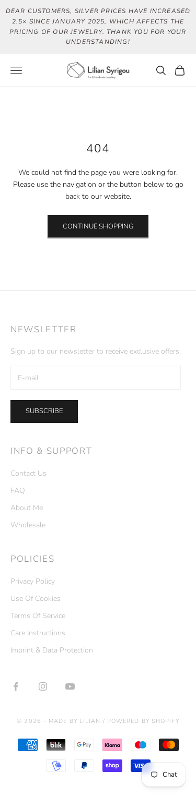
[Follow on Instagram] (43, 686)
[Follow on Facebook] (15, 686)
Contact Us (28, 473)
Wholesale (27, 525)
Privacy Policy (32, 581)
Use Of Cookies (35, 598)
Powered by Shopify (143, 721)
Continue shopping (98, 226)
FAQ (17, 491)
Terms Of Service (37, 616)
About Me (26, 508)
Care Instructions (37, 633)
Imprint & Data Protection (51, 650)
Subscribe (44, 411)
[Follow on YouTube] (70, 686)
